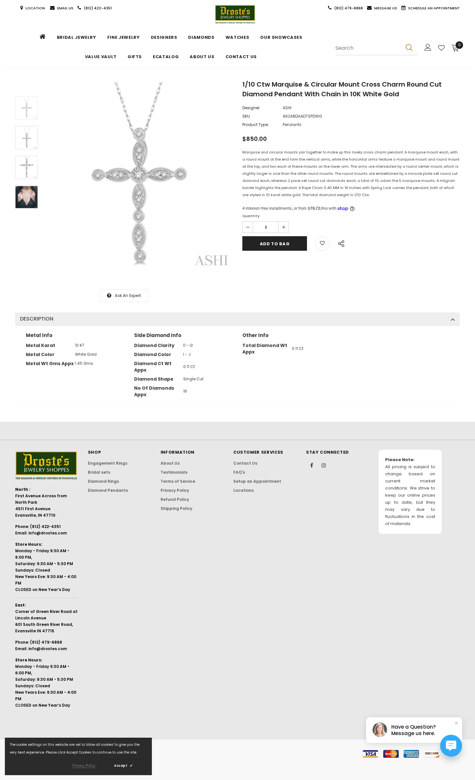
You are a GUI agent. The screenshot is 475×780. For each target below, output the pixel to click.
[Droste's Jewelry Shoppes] (235, 14)
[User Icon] (427, 47)
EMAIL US (65, 8)
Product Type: (255, 124)
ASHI (287, 108)
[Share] (339, 242)
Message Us (386, 8)
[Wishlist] (441, 48)
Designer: (251, 108)
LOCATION (36, 8)
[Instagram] (324, 465)
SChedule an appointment (434, 8)
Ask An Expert (128, 295)
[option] (138, 176)
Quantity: (251, 216)
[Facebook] (312, 465)
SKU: (246, 116)
